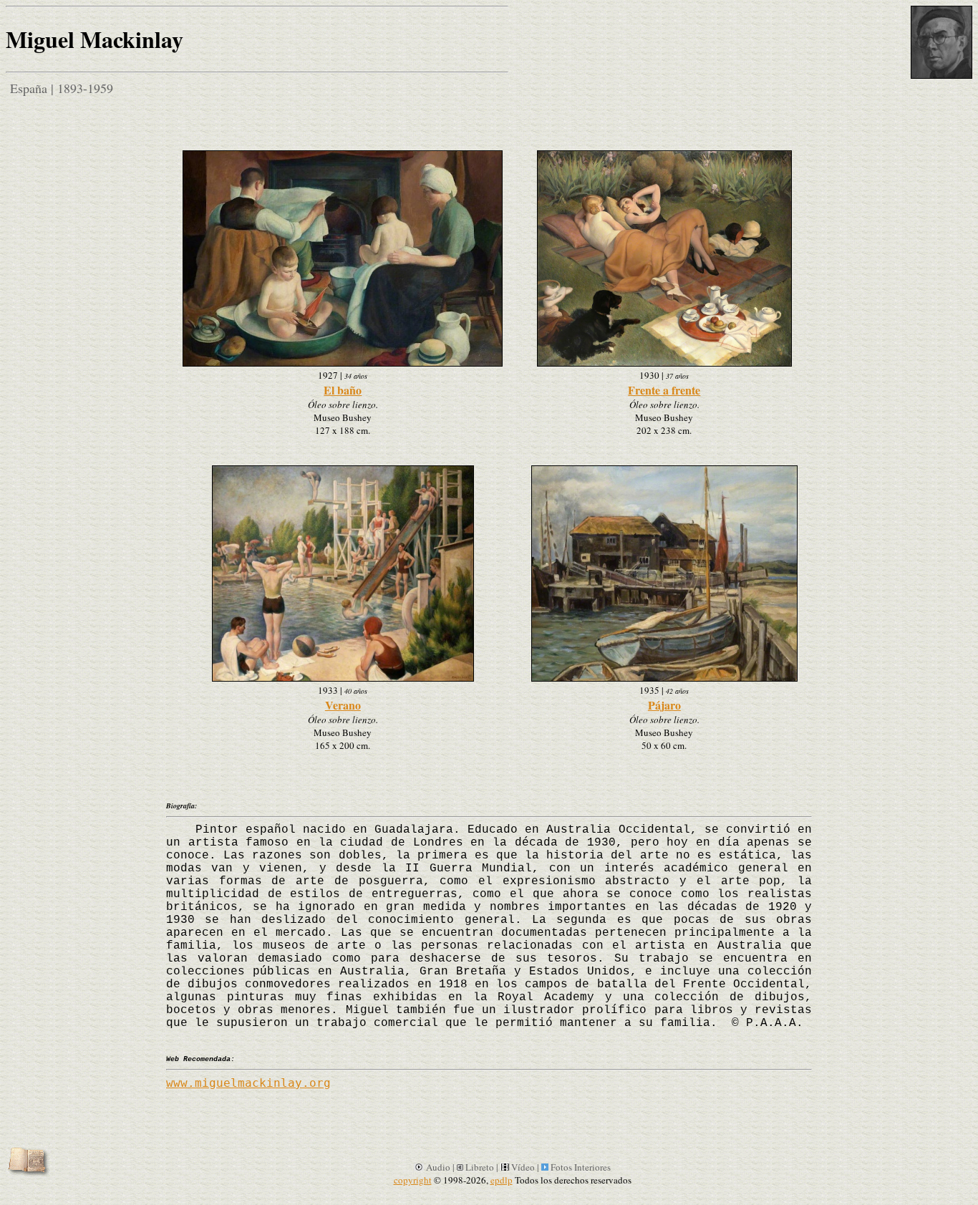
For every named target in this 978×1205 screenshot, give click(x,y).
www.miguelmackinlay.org (248, 1083)
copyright (413, 1179)
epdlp (501, 1179)
